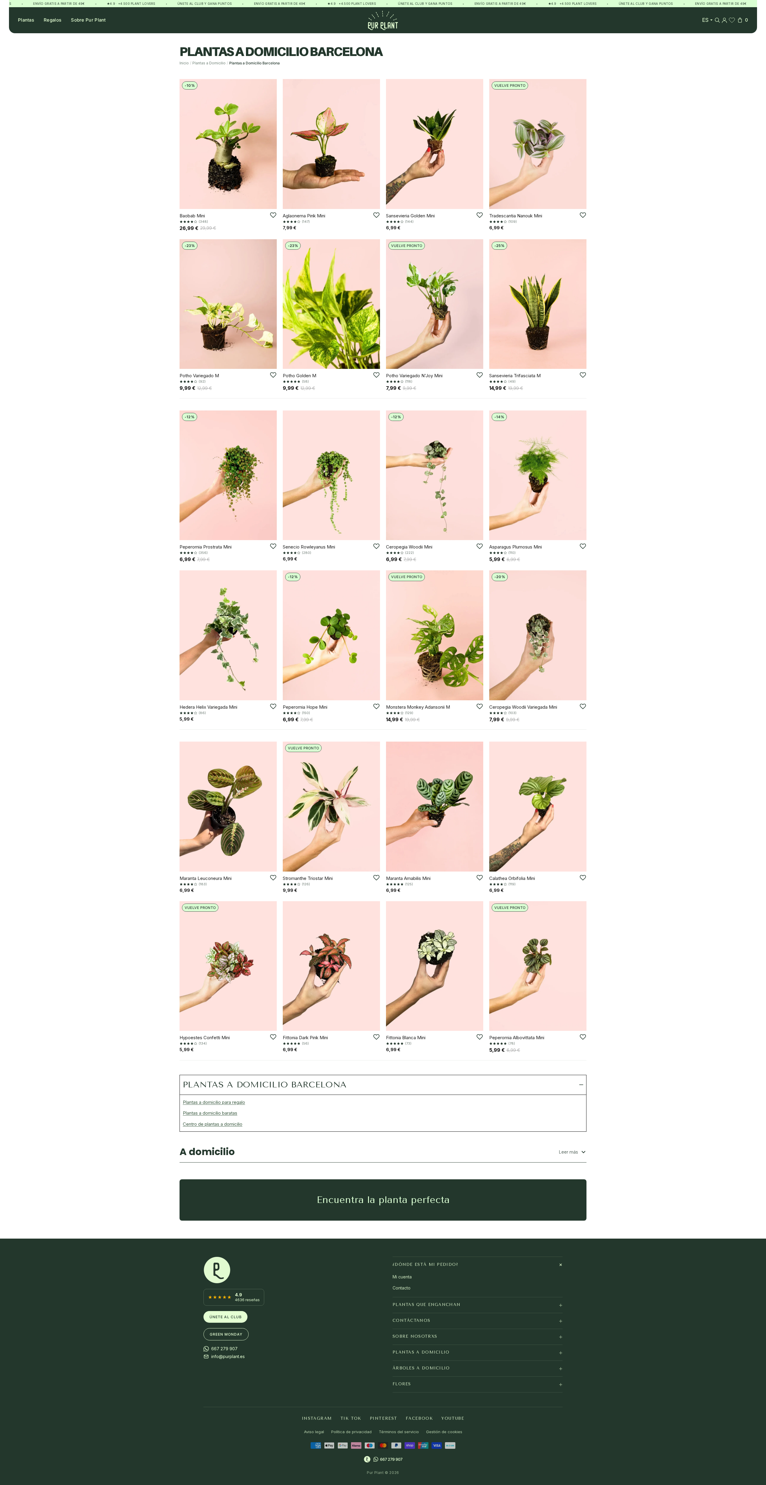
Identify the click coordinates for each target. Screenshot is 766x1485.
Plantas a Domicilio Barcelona (264, 1084)
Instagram (317, 1418)
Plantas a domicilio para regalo (214, 1102)
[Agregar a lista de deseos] (273, 215)
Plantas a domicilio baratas (210, 1113)
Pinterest (383, 1418)
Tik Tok (351, 1418)
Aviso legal (314, 1431)
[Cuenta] (724, 20)
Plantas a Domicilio (209, 63)
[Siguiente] (270, 144)
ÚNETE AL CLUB (225, 1317)
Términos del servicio (399, 1431)
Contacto (402, 1287)
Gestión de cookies (444, 1431)
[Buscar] (717, 20)
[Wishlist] (731, 20)
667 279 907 (391, 1459)
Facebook (419, 1418)
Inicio (184, 63)
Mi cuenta (402, 1276)
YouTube (452, 1418)
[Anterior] (186, 144)
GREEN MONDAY (226, 1334)
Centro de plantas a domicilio (212, 1124)
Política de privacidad (351, 1431)
